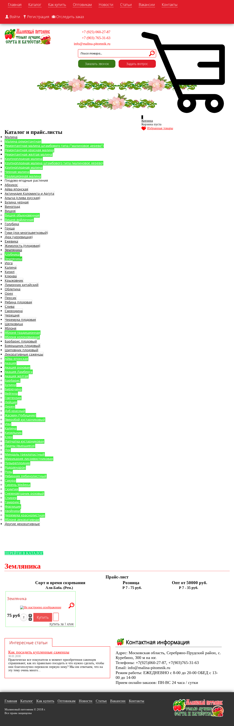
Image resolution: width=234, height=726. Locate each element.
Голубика (12, 224)
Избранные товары (160, 128)
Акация (10, 363)
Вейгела (11, 393)
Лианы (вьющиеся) (20, 445)
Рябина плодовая (18, 302)
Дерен (10, 406)
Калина (10, 267)
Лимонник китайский (21, 285)
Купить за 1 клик (62, 624)
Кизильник (13, 432)
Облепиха (12, 289)
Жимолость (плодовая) (22, 245)
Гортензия (13, 398)
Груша (10, 228)
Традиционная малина (23, 176)
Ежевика (11, 241)
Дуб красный (15, 411)
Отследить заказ (70, 16)
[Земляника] (71, 606)
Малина (11, 137)
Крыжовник (14, 280)
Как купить (57, 4)
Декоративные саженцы (24, 354)
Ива (8, 424)
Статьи (126, 4)
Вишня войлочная (19, 219)
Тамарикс (12, 502)
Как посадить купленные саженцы (38, 652)
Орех (9, 293)
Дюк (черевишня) (18, 237)
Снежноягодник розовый (24, 493)
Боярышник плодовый (22, 345)
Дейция (11, 402)
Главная (14, 4)
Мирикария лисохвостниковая (29, 458)
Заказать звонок (97, 64)
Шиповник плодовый (21, 350)
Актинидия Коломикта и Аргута (29, 193)
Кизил (9, 272)
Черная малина (17, 172)
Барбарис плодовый (21, 341)
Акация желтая (16, 376)
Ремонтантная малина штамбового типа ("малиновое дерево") (54, 145)
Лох (8, 450)
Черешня (12, 315)
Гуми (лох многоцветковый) (26, 232)
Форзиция (13, 506)
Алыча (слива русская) (22, 198)
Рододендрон (15, 467)
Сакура (10, 480)
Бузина (10, 385)
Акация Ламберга (18, 372)
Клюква (11, 276)
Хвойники (12, 511)
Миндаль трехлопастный (25, 454)
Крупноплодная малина (24, 159)
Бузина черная (17, 202)
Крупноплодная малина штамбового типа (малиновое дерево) (54, 163)
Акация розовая (17, 367)
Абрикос (11, 185)
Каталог (34, 4)
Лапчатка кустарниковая (24, 441)
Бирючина (13, 389)
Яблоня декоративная (22, 519)
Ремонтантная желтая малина (28, 154)
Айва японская (16, 189)
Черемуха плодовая (20, 319)
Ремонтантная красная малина (29, 150)
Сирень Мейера (17, 485)
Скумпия (11, 489)
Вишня (10, 211)
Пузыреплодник (17, 463)
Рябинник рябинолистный (25, 476)
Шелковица (14, 324)
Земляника (13, 250)
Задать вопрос (137, 64)
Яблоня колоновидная (22, 337)
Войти (15, 16)
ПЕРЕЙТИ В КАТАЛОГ (24, 553)
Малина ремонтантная (23, 141)
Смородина (14, 311)
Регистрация (38, 16)
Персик (10, 298)
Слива (9, 306)
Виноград (12, 206)
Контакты (170, 4)
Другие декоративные (22, 524)
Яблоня (10, 328)
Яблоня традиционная (22, 332)
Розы (9, 472)
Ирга (9, 263)
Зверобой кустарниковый (25, 419)
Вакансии (147, 4)
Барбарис (12, 380)
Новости (106, 4)
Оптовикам (82, 4)
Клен (9, 437)
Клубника (12, 254)
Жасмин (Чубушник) (20, 415)
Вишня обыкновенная (22, 215)
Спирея (11, 498)
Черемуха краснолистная (25, 515)
